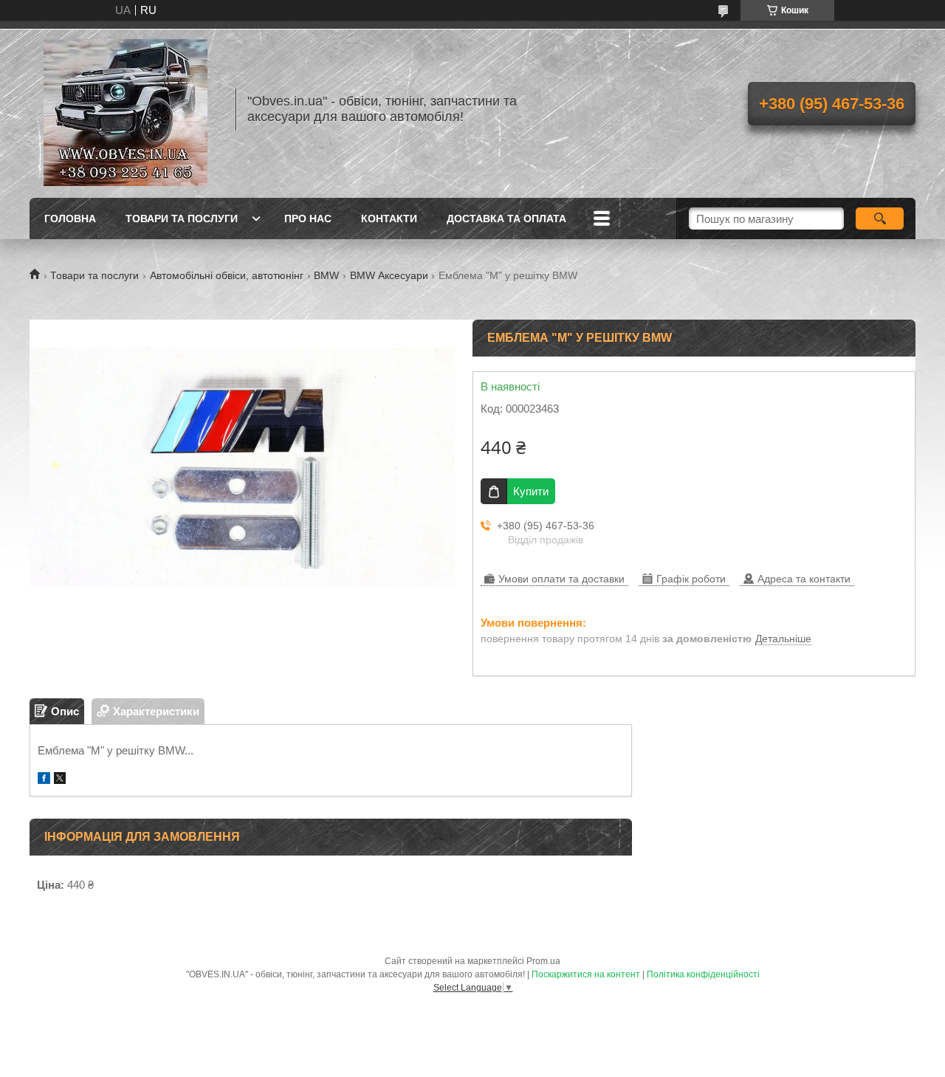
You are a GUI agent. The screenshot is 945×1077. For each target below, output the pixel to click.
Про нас (307, 218)
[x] (60, 780)
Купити (531, 491)
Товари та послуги (182, 218)
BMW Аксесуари (389, 275)
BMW (326, 275)
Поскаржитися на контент (586, 974)
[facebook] (44, 780)
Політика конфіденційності (703, 974)
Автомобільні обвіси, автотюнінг (226, 275)
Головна (70, 218)
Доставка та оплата (506, 218)
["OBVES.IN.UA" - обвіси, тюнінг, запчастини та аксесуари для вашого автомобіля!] (125, 109)
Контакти (389, 218)
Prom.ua (543, 961)
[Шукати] (880, 218)
